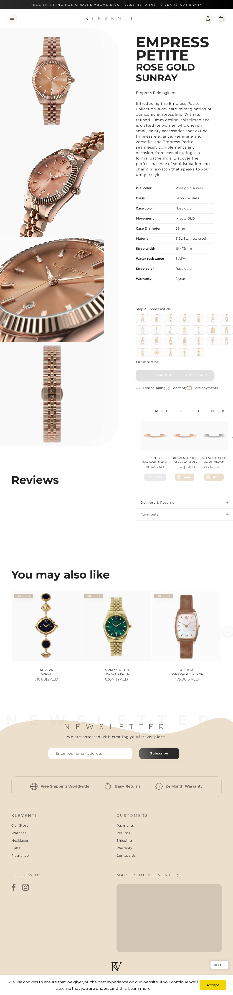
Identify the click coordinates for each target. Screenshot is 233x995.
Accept (212, 985)
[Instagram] (25, 887)
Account (208, 18)
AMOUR (186, 671)
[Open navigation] (12, 18)
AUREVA (46, 671)
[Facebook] (13, 887)
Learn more (139, 988)
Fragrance (20, 856)
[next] (228, 631)
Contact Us (126, 856)
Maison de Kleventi (145, 875)
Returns (123, 833)
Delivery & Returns (157, 502)
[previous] (5, 631)
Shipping (124, 840)
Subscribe (159, 753)
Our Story (19, 825)
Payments (149, 514)
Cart (221, 18)
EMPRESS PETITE (116, 671)
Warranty (124, 848)
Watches (18, 833)
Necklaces (20, 840)
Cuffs (15, 848)
